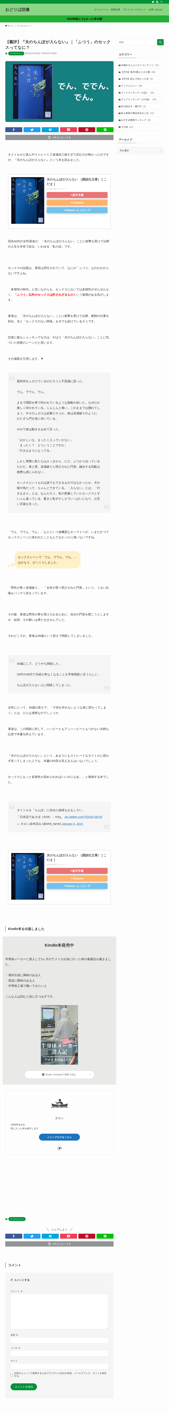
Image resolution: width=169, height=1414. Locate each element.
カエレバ (62, 189)
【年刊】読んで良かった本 (137, 78)
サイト (14, 1360)
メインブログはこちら (59, 1137)
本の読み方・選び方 (133, 106)
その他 (127, 127)
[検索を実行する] (160, 42)
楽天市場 (78, 195)
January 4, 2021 (72, 823)
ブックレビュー (16, 53)
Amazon (78, 202)
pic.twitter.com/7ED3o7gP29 (83, 817)
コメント (17, 1291)
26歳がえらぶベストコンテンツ (140, 65)
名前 (14, 1335)
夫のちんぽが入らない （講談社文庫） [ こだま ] (77, 182)
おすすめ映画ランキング (135, 120)
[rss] (157, 2)
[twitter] (153, 2)
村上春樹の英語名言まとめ (137, 113)
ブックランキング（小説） (137, 92)
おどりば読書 (17, 10)
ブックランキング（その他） (138, 99)
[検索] (161, 2)
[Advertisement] (59, 1183)
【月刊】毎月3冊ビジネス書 (138, 72)
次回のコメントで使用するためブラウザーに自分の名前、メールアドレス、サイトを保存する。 (60, 1374)
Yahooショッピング (78, 210)
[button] (13, 129)
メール (15, 1348)
